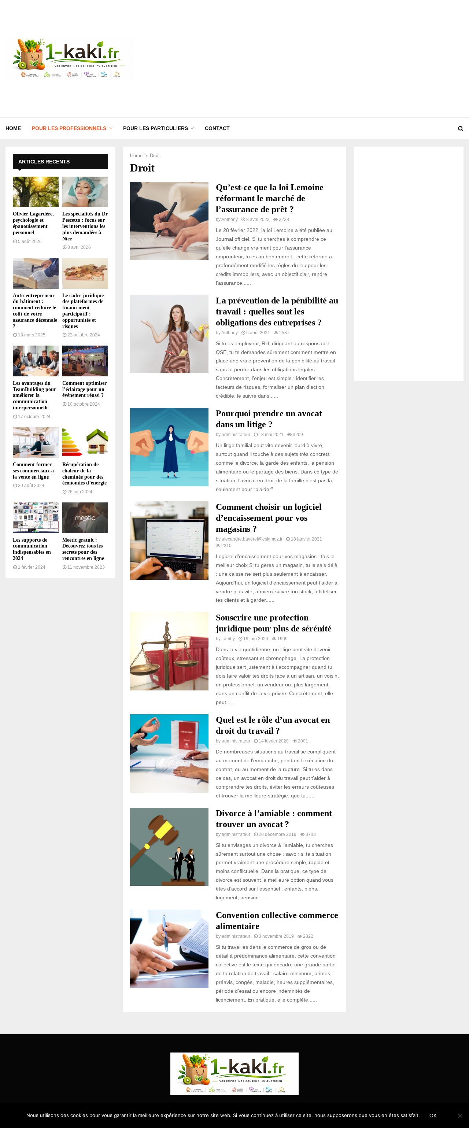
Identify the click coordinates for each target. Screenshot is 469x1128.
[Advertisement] (330, 58)
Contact (217, 128)
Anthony (229, 219)
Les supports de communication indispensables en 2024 (32, 549)
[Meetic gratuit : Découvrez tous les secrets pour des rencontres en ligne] (85, 517)
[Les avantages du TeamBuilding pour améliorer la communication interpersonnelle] (36, 361)
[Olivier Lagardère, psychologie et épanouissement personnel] (36, 192)
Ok (433, 1115)
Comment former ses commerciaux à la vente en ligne (33, 471)
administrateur (236, 434)
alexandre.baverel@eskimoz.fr (252, 539)
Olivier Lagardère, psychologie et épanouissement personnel (33, 223)
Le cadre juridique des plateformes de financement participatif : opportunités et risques (83, 311)
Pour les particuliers (155, 128)
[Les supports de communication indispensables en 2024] (36, 517)
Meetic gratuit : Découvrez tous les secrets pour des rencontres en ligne (83, 549)
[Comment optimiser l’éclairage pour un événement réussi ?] (85, 361)
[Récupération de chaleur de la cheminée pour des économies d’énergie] (85, 442)
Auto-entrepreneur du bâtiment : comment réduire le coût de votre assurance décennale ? (35, 311)
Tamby (228, 638)
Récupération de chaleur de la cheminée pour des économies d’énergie (84, 474)
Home (13, 128)
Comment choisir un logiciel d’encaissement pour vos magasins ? (269, 518)
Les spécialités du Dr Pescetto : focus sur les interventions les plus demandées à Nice (85, 226)
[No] (460, 1115)
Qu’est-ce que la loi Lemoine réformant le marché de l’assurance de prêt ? (270, 198)
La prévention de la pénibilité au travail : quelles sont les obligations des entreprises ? (277, 311)
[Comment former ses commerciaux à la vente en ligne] (36, 442)
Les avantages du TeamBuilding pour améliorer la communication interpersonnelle (34, 395)
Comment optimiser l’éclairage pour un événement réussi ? (84, 389)
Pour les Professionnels (69, 128)
